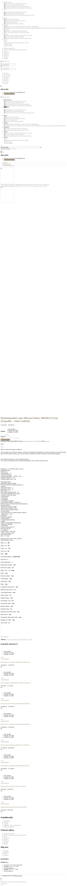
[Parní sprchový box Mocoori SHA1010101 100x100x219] (33, 647)
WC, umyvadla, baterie (23, 32)
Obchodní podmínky (9, 48)
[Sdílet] (3, 883)
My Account (7, 74)
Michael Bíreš (18, 875)
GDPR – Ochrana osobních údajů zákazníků (15, 49)
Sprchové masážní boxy (24, 6)
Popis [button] (2, 446)
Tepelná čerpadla (8, 45)
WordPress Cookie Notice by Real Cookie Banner (13, 881)
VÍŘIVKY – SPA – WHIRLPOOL (12, 825)
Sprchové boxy (8, 2)
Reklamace (7, 52)
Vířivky (6, 25)
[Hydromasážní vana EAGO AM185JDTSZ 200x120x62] (33, 750)
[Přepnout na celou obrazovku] (4, 883)
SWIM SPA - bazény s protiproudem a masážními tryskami (50, 28)
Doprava (6, 54)
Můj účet (6, 73)
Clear (2, 657)
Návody (6, 57)
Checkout (6, 79)
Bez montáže (8, 639)
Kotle (5, 41)
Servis (5, 51)
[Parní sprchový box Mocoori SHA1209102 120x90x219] (33, 730)
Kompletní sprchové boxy (25, 8)
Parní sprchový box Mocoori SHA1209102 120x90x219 (15, 745)
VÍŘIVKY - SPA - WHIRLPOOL (30, 26)
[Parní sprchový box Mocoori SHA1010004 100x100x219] (33, 709)
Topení (5, 39)
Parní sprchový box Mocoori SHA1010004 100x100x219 (15, 724)
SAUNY (6, 822)
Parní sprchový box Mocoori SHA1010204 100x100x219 (15, 703)
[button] (2, 152)
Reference (6, 55)
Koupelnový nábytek (21, 31)
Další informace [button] (5, 636)
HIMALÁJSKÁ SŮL (9, 826)
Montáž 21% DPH (27, 639)
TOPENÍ (6, 823)
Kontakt (6, 58)
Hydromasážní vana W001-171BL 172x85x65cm (13, 786)
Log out (6, 82)
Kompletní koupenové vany (27, 15)
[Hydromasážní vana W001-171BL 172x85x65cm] (33, 771)
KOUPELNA (7, 164)
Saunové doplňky (19, 23)
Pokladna (6, 77)
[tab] (33, 446)
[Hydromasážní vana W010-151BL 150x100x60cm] (33, 792)
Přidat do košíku (5, 439)
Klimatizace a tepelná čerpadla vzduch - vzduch (16, 42)
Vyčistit (7, 435)
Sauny (5, 17)
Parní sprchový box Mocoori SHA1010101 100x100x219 (15, 662)
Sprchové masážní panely (25, 38)
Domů (5, 162)
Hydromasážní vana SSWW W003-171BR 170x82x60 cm (15, 682)
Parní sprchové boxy (21, 3)
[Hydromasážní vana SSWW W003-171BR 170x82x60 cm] (33, 668)
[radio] (13, 429)
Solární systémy (8, 44)
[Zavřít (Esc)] (1, 883)
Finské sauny (15, 19)
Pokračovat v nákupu (9, 93)
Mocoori (47, 441)
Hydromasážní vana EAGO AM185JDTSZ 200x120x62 (15, 765)
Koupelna (6, 29)
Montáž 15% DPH (17, 639)
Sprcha (5, 33)
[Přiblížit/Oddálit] (6, 883)
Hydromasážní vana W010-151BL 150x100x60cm (14, 807)
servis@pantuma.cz (9, 868)
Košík (5, 853)
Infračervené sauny (20, 20)
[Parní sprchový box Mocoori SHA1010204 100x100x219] (33, 688)
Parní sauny (14, 22)
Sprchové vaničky (19, 36)
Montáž (3, 431)
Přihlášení (6, 852)
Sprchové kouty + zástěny (25, 35)
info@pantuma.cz (8, 870)
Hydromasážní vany (21, 12)
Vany (5, 9)
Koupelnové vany (19, 5)
